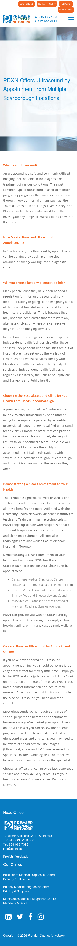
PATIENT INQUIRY (47, 4)
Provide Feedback (15, 856)
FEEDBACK (66, 4)
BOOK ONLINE (26, 4)
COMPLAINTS (65, 9)
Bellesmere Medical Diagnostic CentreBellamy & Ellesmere (29, 877)
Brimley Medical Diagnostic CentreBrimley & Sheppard (26, 889)
